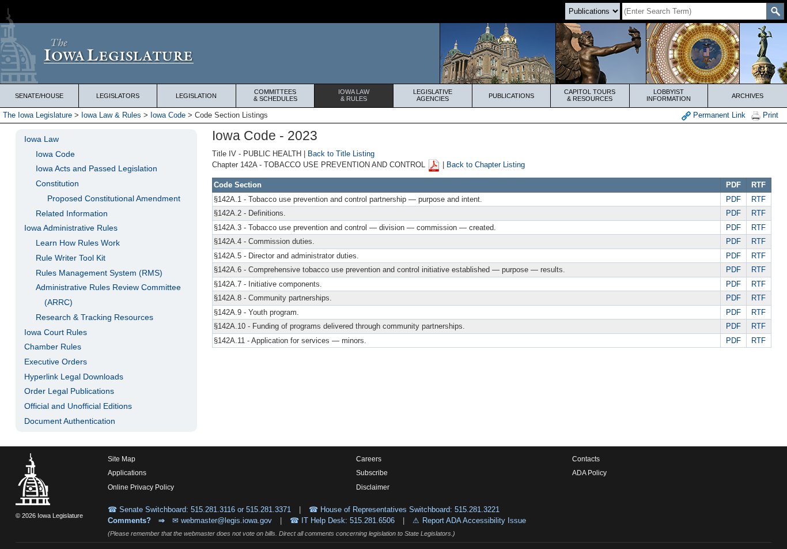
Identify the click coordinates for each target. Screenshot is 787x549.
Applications (127, 473)
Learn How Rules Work (78, 242)
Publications (511, 95)
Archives (747, 95)
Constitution (57, 183)
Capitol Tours (589, 95)
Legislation (196, 95)
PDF (733, 199)
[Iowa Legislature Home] (393, 53)
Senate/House (39, 95)
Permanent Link (718, 115)
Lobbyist (668, 95)
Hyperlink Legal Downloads (73, 376)
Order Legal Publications (69, 391)
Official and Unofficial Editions (78, 406)
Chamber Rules (52, 346)
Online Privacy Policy (141, 487)
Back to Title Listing (341, 153)
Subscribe (372, 473)
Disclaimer (372, 487)
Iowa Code (168, 115)
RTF (758, 199)
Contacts (586, 459)
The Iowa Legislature (37, 115)
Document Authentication (69, 421)
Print (769, 115)
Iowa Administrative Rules (71, 227)
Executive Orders (55, 361)
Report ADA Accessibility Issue (474, 520)
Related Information (72, 213)
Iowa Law (353, 95)
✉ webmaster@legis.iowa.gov (222, 520)
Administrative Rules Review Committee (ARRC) (108, 295)
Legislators (117, 95)
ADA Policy (589, 473)
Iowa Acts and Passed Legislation (96, 168)
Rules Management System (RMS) (99, 272)
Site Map (121, 459)
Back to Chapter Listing (486, 165)
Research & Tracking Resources (94, 317)
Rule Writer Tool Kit (70, 257)
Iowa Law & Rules (111, 115)
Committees (275, 95)
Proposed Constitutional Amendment (113, 198)
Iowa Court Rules (55, 332)
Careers (368, 459)
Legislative (432, 95)
